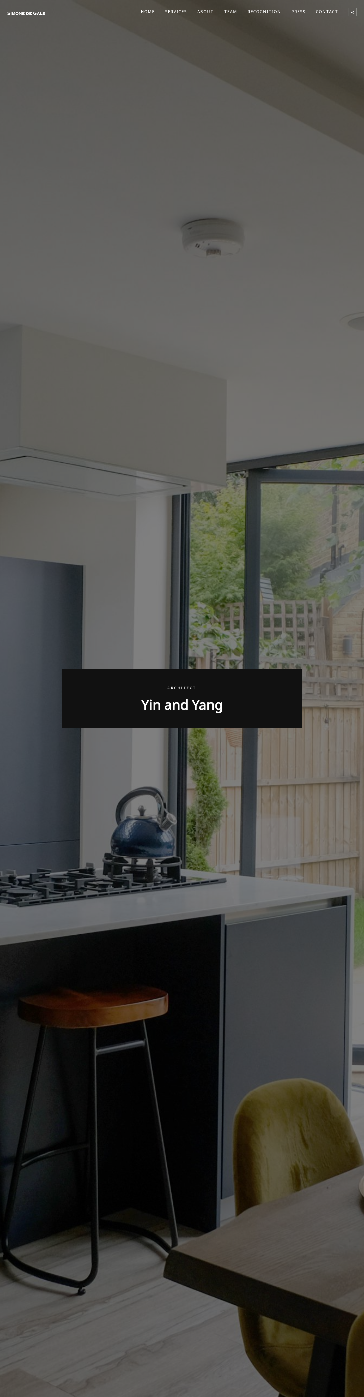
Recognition (264, 11)
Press (298, 11)
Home (148, 11)
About (205, 11)
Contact (327, 11)
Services (176, 11)
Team (230, 11)
